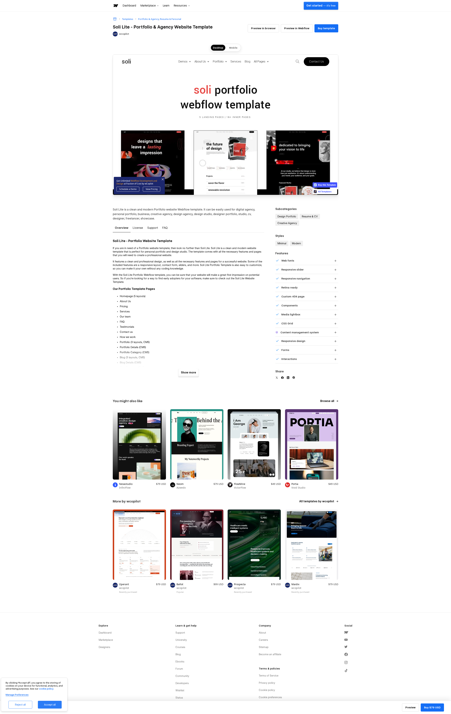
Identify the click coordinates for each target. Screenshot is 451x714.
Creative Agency (287, 223)
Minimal (281, 243)
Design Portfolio (286, 216)
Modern (296, 243)
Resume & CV (310, 216)
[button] (149, 5)
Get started (321, 5)
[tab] (122, 228)
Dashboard (129, 5)
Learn (166, 5)
